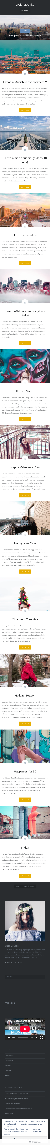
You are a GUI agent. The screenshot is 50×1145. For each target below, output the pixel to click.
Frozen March (9, 1114)
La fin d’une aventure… (13, 1104)
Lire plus (25, 110)
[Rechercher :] (25, 977)
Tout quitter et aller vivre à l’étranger (25, 35)
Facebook (10, 1003)
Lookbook (8, 1071)
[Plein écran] (41, 1037)
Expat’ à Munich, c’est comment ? (17, 1094)
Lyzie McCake (25, 4)
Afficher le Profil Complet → (14, 962)
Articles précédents (25, 886)
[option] (25, 27)
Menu (26, 10)
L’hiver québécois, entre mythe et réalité (18, 1109)
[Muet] (37, 1037)
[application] (25, 1029)
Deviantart (9, 1061)
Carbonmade (9, 1056)
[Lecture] (8, 1037)
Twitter (7, 1076)
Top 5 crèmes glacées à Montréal (16, 1099)
